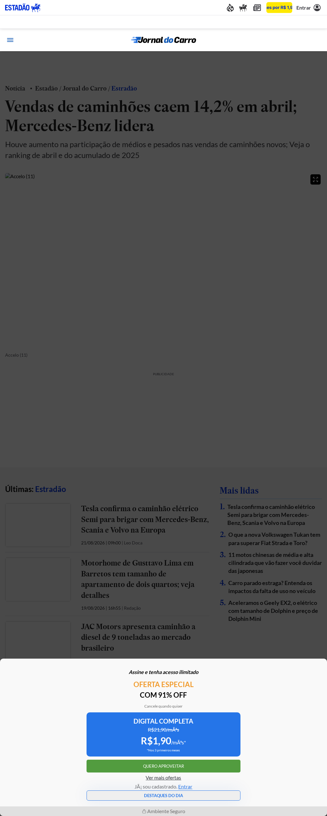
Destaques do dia (163, 795)
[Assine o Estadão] (279, 7)
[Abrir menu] (10, 40)
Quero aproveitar (163, 766)
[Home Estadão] (22, 8)
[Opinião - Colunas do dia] (243, 7)
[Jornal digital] (257, 7)
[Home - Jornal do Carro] (163, 40)
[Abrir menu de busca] (317, 40)
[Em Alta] (230, 7)
